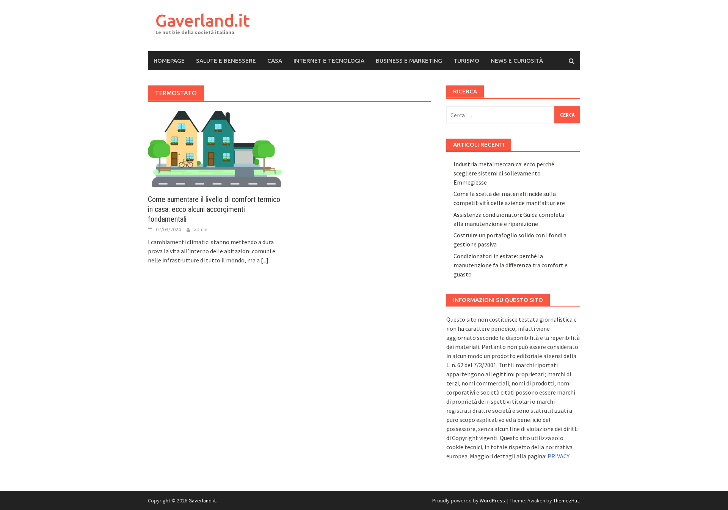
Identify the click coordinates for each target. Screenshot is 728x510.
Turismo (466, 60)
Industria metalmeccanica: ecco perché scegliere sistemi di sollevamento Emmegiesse (503, 173)
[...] (264, 260)
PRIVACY (559, 456)
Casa (274, 60)
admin (200, 229)
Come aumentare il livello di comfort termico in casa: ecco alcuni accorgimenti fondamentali (214, 209)
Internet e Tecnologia (328, 60)
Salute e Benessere (226, 60)
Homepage (169, 60)
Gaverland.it (202, 20)
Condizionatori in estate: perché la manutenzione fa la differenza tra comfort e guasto (510, 265)
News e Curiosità (517, 60)
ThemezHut (566, 500)
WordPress (492, 500)
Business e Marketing (409, 60)
